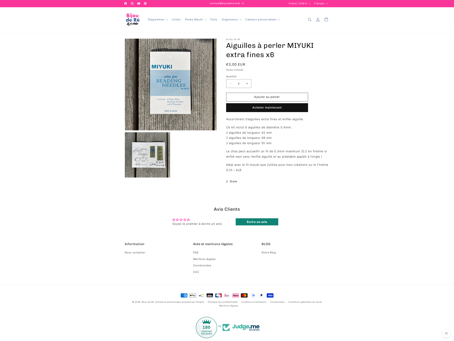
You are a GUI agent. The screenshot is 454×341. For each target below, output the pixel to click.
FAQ (195, 252)
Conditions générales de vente (305, 302)
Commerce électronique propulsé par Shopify (179, 302)
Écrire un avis (257, 222)
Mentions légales (204, 259)
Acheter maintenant (267, 107)
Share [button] (233, 181)
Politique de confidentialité (223, 302)
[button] (157, 19)
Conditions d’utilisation (254, 302)
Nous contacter (135, 252)
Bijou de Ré (148, 302)
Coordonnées (202, 265)
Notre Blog (269, 252)
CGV (196, 272)
